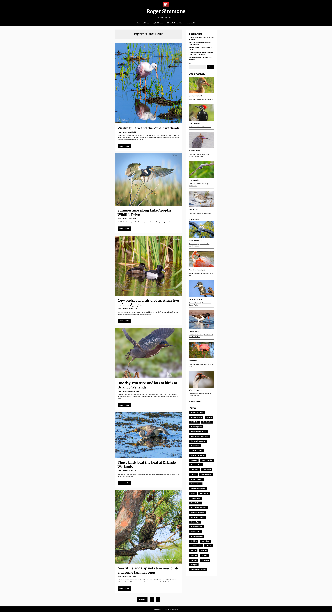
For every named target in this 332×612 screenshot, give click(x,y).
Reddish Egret (195, 522)
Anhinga (209, 417)
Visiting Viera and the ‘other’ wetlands (149, 128)
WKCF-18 (194, 555)
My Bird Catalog (158, 23)
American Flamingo (197, 412)
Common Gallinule (196, 450)
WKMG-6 (204, 555)
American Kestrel (196, 417)
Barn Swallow (207, 422)
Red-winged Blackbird (197, 517)
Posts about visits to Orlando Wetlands (201, 99)
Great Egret (194, 469)
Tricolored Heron (196, 546)
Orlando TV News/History (175, 23)
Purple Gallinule (196, 503)
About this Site (191, 23)
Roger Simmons (166, 11)
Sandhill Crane (195, 531)
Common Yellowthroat (198, 455)
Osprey (193, 493)
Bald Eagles (194, 422)
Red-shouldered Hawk (198, 512)
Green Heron (207, 469)
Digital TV (194, 460)
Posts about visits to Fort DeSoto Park (200, 213)
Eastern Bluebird (207, 460)
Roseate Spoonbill (196, 527)
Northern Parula (196, 484)
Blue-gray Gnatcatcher (198, 441)
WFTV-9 (193, 550)
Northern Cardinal (196, 479)
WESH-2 (208, 546)
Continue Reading (124, 146)
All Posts (146, 23)
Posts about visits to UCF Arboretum (200, 127)
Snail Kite (194, 541)
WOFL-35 (194, 560)
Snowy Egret (205, 541)
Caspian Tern (195, 446)
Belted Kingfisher (196, 427)
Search (191, 63)
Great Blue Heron (196, 465)
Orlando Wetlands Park (198, 488)
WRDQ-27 (194, 565)
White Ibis (204, 550)
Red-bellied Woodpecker (198, 508)
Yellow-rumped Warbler (198, 569)
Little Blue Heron (206, 474)
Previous (142, 599)
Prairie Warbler (195, 498)
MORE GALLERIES (195, 401)
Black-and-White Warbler (198, 431)
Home (138, 23)
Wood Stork (205, 560)
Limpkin (193, 474)
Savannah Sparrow (197, 536)
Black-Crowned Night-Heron (199, 436)
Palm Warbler (204, 493)
